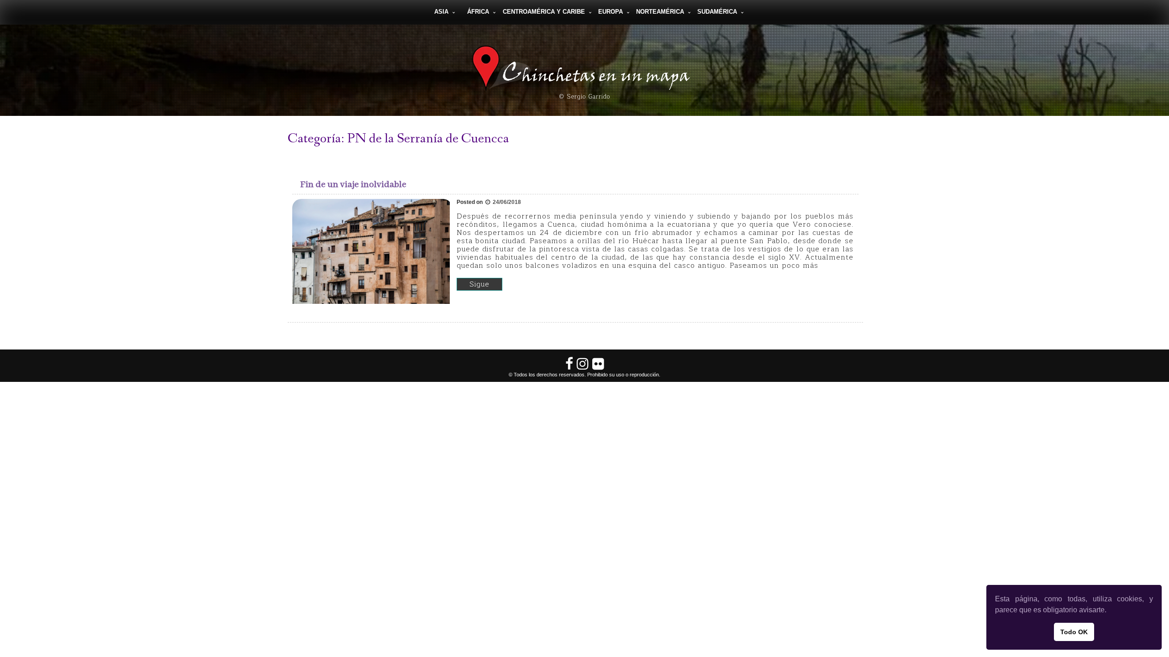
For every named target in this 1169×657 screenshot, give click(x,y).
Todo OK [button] (1074, 632)
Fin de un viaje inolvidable (353, 184)
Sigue (479, 284)
